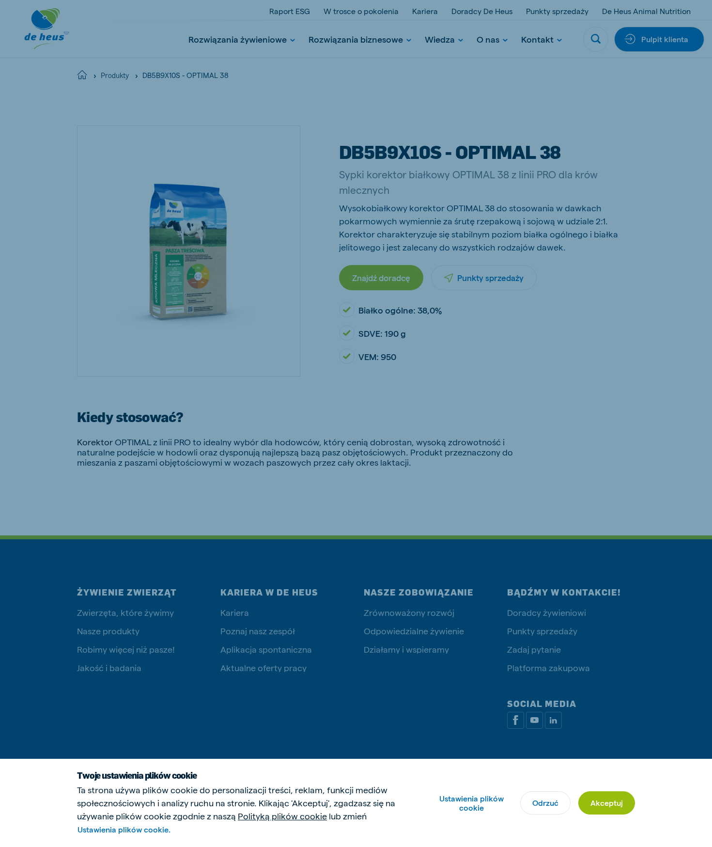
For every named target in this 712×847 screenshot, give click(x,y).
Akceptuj (606, 802)
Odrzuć (545, 802)
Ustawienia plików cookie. (123, 829)
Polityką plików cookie (282, 816)
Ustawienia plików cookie (471, 803)
